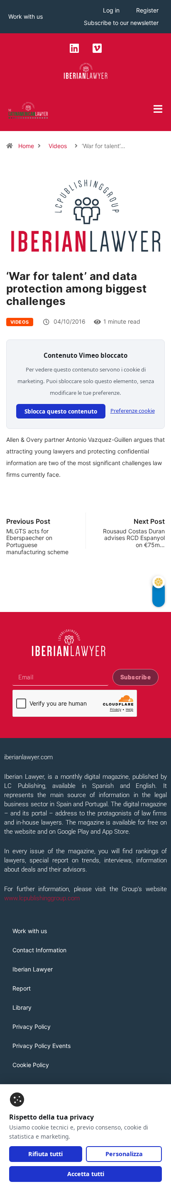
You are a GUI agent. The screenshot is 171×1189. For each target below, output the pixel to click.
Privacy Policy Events (41, 1045)
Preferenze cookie (132, 410)
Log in (111, 10)
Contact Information (39, 950)
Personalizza (124, 1154)
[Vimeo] (97, 47)
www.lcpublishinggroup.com (42, 898)
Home (26, 145)
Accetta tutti (85, 1174)
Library (22, 1007)
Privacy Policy (31, 1026)
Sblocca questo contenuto (60, 411)
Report (21, 988)
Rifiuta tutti (45, 1154)
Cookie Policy (30, 1064)
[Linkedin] (74, 47)
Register (147, 10)
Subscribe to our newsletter (121, 22)
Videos (58, 145)
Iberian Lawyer (32, 969)
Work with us (25, 16)
